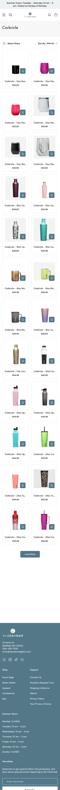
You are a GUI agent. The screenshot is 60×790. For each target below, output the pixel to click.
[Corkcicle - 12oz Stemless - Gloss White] (44, 105)
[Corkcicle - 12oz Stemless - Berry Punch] (44, 64)
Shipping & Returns (39, 688)
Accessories (8, 693)
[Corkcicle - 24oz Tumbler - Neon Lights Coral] (15, 478)
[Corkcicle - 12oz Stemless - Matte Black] (15, 147)
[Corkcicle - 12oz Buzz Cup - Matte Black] (15, 64)
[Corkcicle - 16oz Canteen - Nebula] (15, 188)
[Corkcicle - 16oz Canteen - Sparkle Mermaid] (44, 230)
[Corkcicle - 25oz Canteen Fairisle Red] (15, 520)
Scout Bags (8, 677)
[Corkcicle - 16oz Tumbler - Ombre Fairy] (44, 313)
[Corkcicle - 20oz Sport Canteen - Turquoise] (15, 437)
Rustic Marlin (8, 682)
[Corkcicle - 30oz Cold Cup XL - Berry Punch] (44, 520)
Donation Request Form (42, 682)
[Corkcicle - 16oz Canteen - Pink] (44, 188)
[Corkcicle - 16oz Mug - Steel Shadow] (15, 313)
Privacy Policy (37, 698)
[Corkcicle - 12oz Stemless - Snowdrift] (44, 147)
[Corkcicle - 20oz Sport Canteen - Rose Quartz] (15, 396)
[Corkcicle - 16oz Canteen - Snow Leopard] (15, 230)
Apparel (6, 688)
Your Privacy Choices (40, 703)
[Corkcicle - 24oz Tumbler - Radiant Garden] (44, 478)
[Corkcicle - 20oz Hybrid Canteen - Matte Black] (44, 354)
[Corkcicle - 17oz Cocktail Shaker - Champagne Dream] (15, 354)
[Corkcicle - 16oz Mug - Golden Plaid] (15, 271)
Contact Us (35, 677)
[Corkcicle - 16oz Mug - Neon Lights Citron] (44, 271)
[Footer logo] (12, 633)
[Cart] (56, 14)
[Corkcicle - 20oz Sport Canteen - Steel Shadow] (44, 396)
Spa (4, 698)
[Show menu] (4, 14)
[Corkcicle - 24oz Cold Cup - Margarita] (44, 437)
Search (33, 693)
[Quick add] (23, 71)
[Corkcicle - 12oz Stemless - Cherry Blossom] (15, 105)
